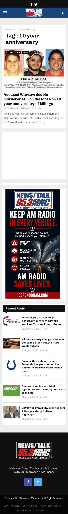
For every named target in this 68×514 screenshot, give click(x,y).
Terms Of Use (41, 510)
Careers (15, 506)
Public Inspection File (50, 506)
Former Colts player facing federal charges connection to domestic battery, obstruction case (42, 366)
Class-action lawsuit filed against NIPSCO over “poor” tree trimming (43, 389)
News (25, 52)
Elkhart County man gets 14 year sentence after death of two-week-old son (43, 343)
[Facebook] (28, 482)
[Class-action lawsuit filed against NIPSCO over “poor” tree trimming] (11, 390)
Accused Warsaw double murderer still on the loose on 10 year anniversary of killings (32, 99)
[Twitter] (38, 482)
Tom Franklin (12, 108)
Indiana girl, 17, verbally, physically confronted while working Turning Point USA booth (43, 321)
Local (18, 52)
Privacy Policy (24, 510)
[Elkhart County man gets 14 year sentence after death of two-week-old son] (11, 343)
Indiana (9, 52)
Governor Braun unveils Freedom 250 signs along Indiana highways (43, 411)
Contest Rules (30, 506)
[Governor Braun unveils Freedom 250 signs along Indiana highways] (11, 412)
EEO (6, 506)
